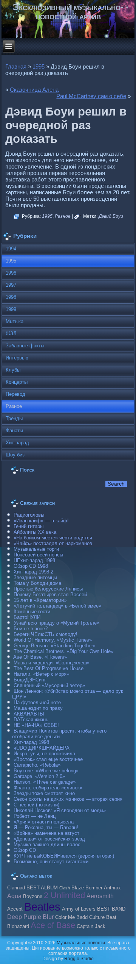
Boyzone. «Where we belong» (46, 770)
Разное (63, 216)
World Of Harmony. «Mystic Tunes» (53, 640)
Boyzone (32, 896)
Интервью (17, 358)
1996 (11, 273)
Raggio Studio (79, 958)
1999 (11, 309)
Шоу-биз (15, 455)
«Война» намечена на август (46, 833)
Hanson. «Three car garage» (45, 782)
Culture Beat (102, 917)
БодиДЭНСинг (30, 680)
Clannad (16, 888)
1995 (38, 66)
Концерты (17, 382)
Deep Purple (24, 916)
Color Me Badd (71, 917)
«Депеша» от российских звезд (49, 839)
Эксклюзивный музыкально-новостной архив (68, 11)
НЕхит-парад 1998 (34, 560)
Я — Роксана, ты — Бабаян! (46, 827)
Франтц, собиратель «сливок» (48, 788)
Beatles (42, 906)
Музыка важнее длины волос (47, 844)
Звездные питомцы (35, 577)
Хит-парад (17, 442)
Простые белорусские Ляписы (48, 589)
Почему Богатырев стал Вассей (50, 594)
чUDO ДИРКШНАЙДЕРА (42, 748)
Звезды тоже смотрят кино (44, 793)
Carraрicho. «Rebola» (37, 765)
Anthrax (112, 888)
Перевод (15, 394)
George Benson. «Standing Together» (55, 645)
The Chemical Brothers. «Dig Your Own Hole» (63, 651)
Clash (64, 888)
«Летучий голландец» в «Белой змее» (57, 606)
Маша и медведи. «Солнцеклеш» (52, 663)
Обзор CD (25, 850)
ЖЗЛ (11, 333)
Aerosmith (100, 895)
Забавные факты (25, 345)
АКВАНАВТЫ (29, 714)
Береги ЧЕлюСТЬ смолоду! (45, 634)
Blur (48, 916)
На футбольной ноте (37, 702)
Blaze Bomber (86, 888)
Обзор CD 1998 (31, 566)
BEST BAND (111, 909)
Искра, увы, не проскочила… (47, 753)
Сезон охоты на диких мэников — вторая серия (68, 799)
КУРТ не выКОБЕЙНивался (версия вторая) (64, 856)
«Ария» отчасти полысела (44, 822)
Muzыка (14, 321)
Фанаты (14, 430)
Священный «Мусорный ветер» (49, 685)
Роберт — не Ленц (35, 816)
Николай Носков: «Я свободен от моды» (60, 810)
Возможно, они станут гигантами (51, 861)
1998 (11, 297)
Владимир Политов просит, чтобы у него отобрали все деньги (59, 733)
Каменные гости (32, 611)
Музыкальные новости (81, 942)
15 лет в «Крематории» (40, 600)
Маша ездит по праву (38, 708)
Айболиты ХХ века (35, 532)
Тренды (14, 418)
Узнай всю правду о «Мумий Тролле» (56, 623)
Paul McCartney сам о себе (91, 96)
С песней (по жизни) (36, 805)
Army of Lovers (79, 909)
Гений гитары (28, 526)
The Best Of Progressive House (48, 668)
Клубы (13, 370)
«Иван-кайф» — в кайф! (41, 520)
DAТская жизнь (31, 719)
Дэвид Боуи (111, 216)
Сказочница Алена (34, 89)
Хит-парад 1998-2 (33, 572)
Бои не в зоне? (31, 628)
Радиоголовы (29, 515)
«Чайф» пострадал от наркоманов (53, 543)
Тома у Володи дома (37, 583)
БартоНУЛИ (27, 617)
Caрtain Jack (91, 926)
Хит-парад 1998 (31, 742)
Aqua (14, 895)
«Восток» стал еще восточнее (48, 759)
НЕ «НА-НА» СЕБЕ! (36, 725)
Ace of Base (53, 925)
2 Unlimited (64, 895)
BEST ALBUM (42, 888)
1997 (11, 285)
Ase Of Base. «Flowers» (40, 657)
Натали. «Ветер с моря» (41, 674)
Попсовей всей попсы (38, 555)
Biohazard (18, 926)
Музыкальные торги (36, 549)
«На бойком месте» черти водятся (53, 538)
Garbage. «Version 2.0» (39, 776)
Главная (15, 66)
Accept (15, 909)
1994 (11, 249)
